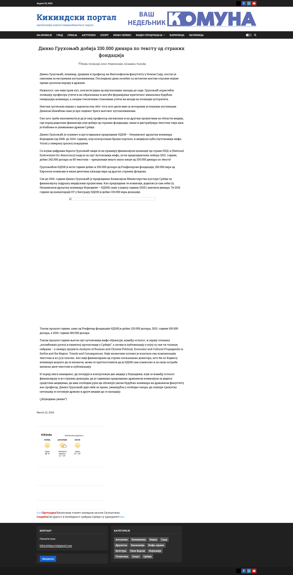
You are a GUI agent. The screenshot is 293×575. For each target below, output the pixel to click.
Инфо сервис (122, 35)
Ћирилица (176, 35)
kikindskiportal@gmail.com (56, 545)
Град (59, 35)
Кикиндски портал (77, 17)
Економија (137, 545)
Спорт (104, 35)
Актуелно (89, 35)
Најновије (44, 35)
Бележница (139, 539)
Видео (153, 539)
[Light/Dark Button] (249, 35)
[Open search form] (255, 35)
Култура (121, 550)
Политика (122, 556)
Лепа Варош (137, 550)
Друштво (121, 545)
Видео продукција (149, 35)
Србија (72, 35)
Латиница (196, 35)
